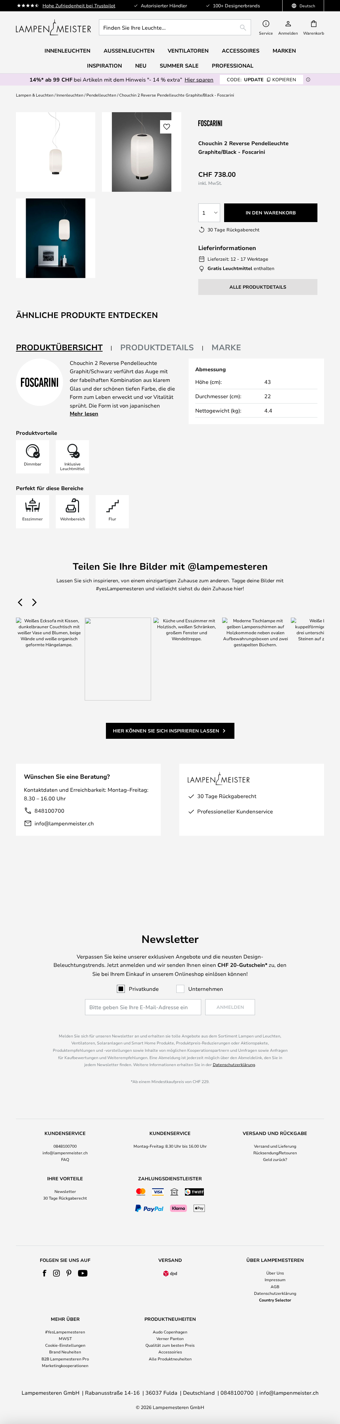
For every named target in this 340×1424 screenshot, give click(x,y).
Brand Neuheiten (65, 1351)
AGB (275, 1286)
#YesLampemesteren (65, 1331)
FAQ (65, 1159)
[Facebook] (44, 1273)
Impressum (275, 1279)
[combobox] (175, 27)
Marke (226, 347)
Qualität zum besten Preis (170, 1345)
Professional (232, 65)
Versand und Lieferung (275, 1146)
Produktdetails (157, 347)
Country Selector (275, 1299)
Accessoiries (170, 1351)
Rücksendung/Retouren (275, 1152)
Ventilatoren (188, 50)
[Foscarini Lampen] (231, 123)
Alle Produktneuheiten (170, 1358)
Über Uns (275, 1273)
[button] (55, 238)
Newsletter (65, 1191)
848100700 (49, 810)
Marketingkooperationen (65, 1365)
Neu (140, 65)
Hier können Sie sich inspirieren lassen (166, 730)
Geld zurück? (275, 1159)
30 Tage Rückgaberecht (65, 1198)
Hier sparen (199, 79)
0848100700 (65, 1146)
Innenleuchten (69, 95)
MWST (65, 1338)
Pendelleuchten (101, 95)
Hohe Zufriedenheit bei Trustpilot (78, 5)
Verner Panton (170, 1338)
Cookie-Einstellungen (65, 1345)
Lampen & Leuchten (34, 95)
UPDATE (261, 79)
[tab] (64, 348)
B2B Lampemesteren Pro (65, 1358)
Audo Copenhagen (170, 1331)
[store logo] (53, 27)
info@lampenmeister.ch (64, 823)
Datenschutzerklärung (234, 1064)
